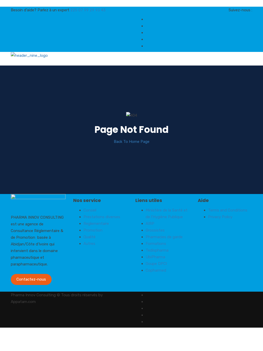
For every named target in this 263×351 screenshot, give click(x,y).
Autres (89, 243)
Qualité (89, 237)
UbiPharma (155, 257)
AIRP (150, 223)
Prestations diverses (101, 217)
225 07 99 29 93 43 (88, 10)
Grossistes (155, 230)
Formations (156, 243)
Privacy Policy (220, 217)
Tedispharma (157, 250)
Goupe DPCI (156, 263)
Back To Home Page (131, 141)
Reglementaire (96, 223)
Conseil (89, 210)
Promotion (92, 230)
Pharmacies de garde (164, 237)
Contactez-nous (31, 279)
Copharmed (156, 270)
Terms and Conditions (227, 210)
